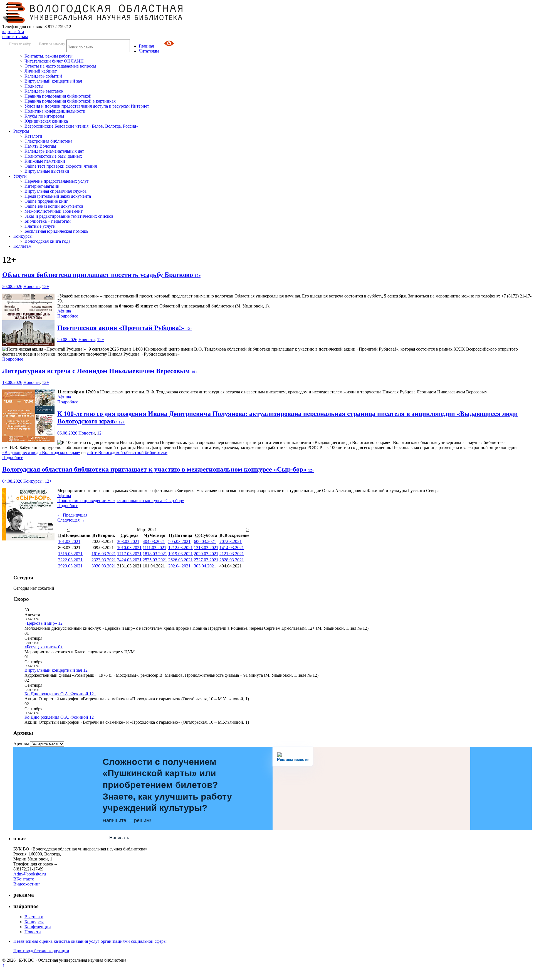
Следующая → (71, 520)
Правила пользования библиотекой (58, 96)
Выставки (33, 916)
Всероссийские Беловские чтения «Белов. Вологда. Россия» (81, 126)
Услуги (20, 176)
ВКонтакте (23, 879)
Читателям (149, 51)
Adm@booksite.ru (29, 874)
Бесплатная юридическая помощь (56, 231)
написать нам (15, 36)
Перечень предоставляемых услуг (56, 181)
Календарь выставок (43, 91)
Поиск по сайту (20, 44)
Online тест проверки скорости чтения (60, 166)
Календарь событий (43, 76)
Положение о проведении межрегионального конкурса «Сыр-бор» (120, 500)
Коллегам (22, 246)
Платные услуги (40, 226)
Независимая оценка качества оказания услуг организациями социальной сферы (90, 941)
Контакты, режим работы (48, 56)
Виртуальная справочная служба (55, 191)
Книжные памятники (44, 161)
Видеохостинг (26, 884)
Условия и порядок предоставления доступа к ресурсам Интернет (86, 106)
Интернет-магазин (42, 186)
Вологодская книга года (47, 241)
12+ (45, 286)
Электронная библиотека (48, 141)
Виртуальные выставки (46, 171)
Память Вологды (40, 146)
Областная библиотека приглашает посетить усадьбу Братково (101, 274)
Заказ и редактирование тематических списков (68, 216)
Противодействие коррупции (41, 950)
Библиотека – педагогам (47, 221)
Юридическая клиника (46, 121)
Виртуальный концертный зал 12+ (57, 670)
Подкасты (33, 86)
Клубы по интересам (44, 116)
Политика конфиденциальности (54, 111)
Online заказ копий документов (53, 206)
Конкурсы (23, 236)
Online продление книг (46, 201)
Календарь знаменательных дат (54, 151)
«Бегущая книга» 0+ (43, 646)
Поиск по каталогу (52, 44)
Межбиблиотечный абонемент (53, 211)
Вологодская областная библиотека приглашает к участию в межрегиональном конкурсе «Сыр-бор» (158, 469)
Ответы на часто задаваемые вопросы (60, 66)
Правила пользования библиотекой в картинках (70, 101)
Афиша (64, 311)
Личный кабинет (40, 71)
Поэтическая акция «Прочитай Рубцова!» (124, 327)
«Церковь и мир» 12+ (44, 623)
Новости (31, 286)
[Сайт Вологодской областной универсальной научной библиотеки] (93, 21)
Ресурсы (21, 131)
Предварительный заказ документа (57, 196)
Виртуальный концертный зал (53, 81)
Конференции (37, 926)
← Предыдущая (72, 515)
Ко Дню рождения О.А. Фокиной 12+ (60, 693)
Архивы (21, 743)
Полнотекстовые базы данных (53, 156)
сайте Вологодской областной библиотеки (127, 452)
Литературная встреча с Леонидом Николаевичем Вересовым (99, 370)
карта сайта (13, 31)
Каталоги (33, 136)
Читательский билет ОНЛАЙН (54, 61)
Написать (119, 837)
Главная (146, 46)
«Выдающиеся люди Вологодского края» (41, 452)
